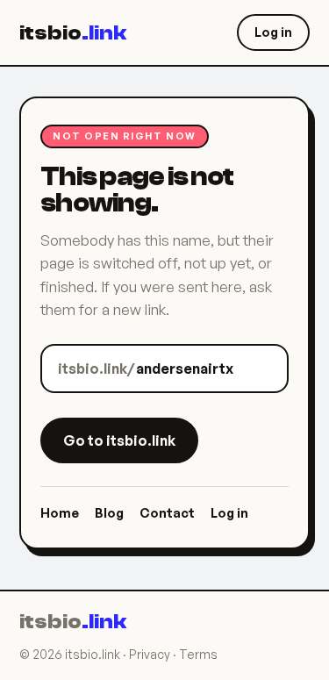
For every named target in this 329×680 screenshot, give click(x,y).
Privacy (149, 654)
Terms (198, 654)
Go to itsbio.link (119, 440)
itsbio (72, 33)
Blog (109, 512)
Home (59, 512)
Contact (167, 512)
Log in (273, 32)
